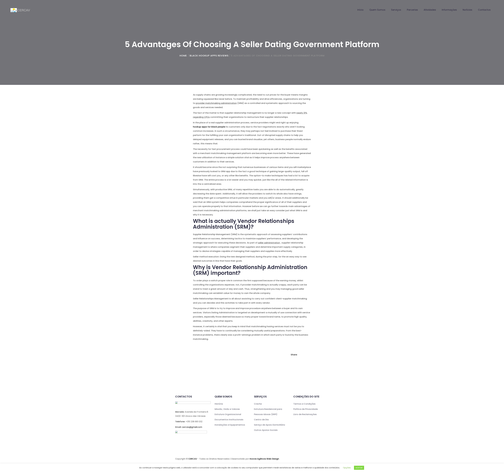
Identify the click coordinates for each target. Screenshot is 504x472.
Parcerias (412, 9)
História (219, 403)
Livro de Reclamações (305, 414)
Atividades (430, 9)
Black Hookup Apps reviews (209, 55)
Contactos (484, 9)
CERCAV (192, 458)
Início (360, 9)
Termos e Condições (304, 403)
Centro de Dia (261, 419)
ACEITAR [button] (359, 467)
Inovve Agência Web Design (264, 458)
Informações (449, 9)
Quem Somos (377, 9)
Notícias (467, 9)
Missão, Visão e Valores (227, 409)
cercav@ (192, 427)
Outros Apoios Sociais (266, 430)
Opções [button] (347, 467)
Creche (258, 403)
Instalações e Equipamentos (230, 424)
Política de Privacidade (305, 409)
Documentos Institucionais (229, 419)
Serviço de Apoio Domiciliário (269, 424)
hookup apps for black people (209, 126)
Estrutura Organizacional (228, 414)
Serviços (396, 9)
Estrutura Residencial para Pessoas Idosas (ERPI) (268, 412)
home (183, 55)
